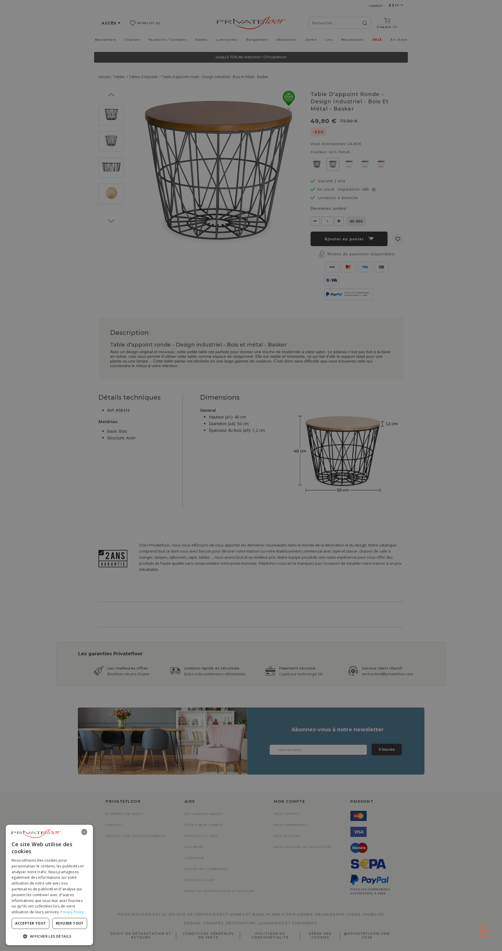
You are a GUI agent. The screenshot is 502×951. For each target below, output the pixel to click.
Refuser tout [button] (70, 923)
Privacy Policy (72, 912)
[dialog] (49, 885)
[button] (49, 936)
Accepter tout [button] (30, 923)
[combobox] (84, 832)
